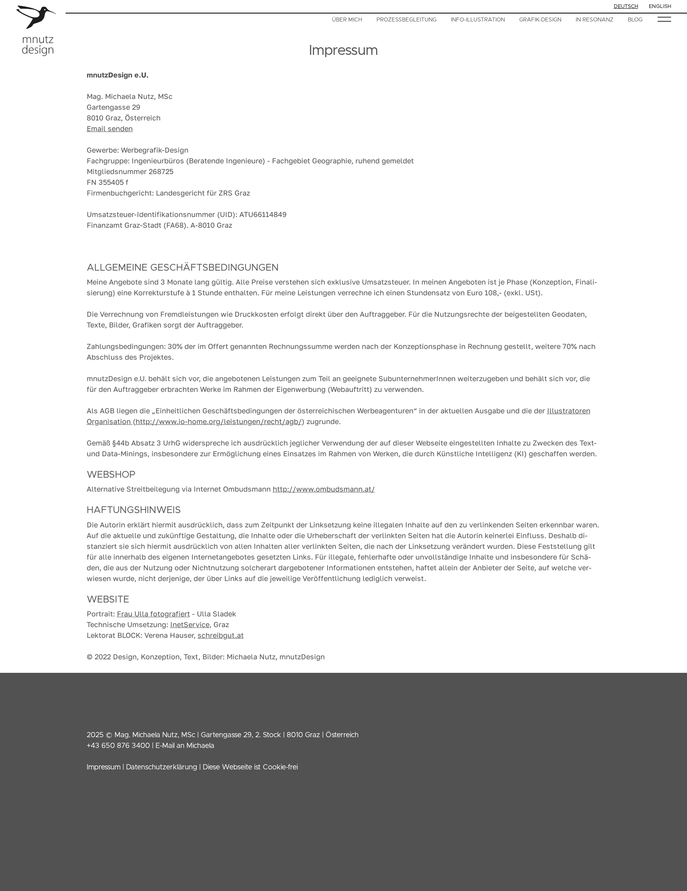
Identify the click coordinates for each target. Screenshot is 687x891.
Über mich (347, 20)
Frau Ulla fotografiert (153, 613)
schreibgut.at (221, 635)
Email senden (110, 128)
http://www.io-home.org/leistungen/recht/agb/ (219, 421)
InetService (190, 624)
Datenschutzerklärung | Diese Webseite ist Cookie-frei (212, 767)
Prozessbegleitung (406, 20)
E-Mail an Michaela (184, 746)
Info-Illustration (478, 20)
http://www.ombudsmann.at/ (324, 488)
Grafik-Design (540, 20)
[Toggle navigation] (664, 19)
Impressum (103, 767)
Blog (635, 20)
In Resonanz (594, 20)
